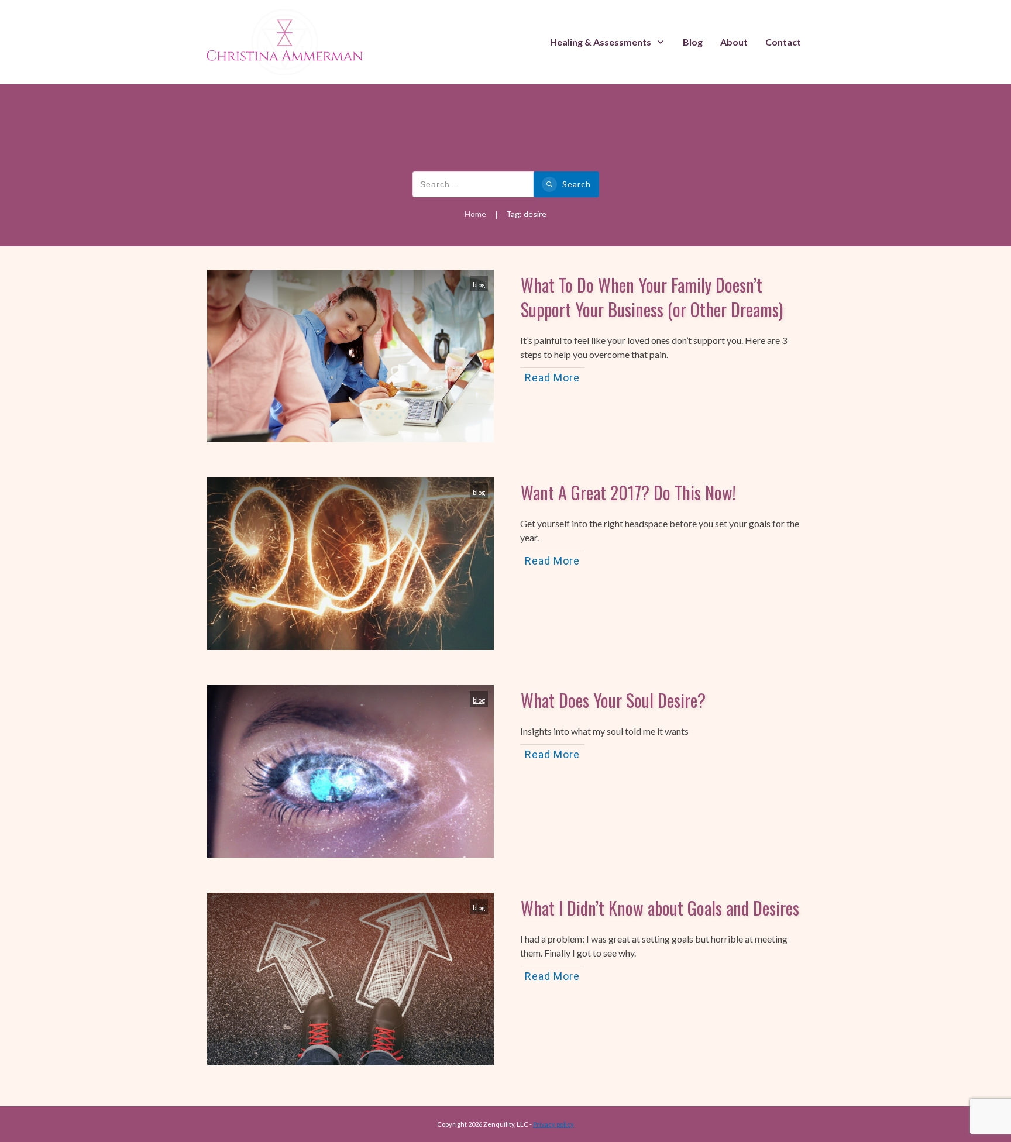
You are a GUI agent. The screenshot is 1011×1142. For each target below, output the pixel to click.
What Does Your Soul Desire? (613, 700)
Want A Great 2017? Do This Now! (628, 492)
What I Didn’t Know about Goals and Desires (660, 908)
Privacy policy (553, 1124)
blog (479, 284)
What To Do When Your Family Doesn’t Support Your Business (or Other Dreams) (652, 296)
